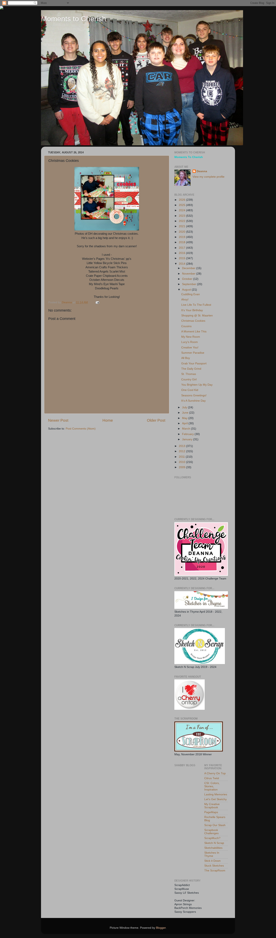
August (187, 289)
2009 (182, 467)
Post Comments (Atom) (81, 428)
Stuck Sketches (214, 865)
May (185, 418)
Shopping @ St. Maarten (197, 315)
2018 (182, 242)
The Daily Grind (191, 368)
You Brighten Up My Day (197, 384)
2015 (182, 258)
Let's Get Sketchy (215, 799)
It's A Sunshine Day (193, 400)
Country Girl (189, 379)
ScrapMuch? (212, 838)
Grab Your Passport (193, 363)
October (187, 278)
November (189, 273)
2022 (182, 221)
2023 (182, 215)
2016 (182, 253)
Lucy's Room (189, 342)
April (185, 423)
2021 (182, 226)
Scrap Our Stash (214, 825)
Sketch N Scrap (214, 843)
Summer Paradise (192, 352)
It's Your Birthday (192, 310)
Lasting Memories (215, 794)
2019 (182, 237)
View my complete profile (208, 176)
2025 (182, 205)
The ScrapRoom (214, 870)
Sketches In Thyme (211, 854)
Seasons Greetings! (193, 395)
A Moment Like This (193, 331)
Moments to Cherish (73, 19)
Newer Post (58, 420)
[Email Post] (97, 302)
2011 (182, 456)
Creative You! (189, 347)
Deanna (202, 171)
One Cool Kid (189, 390)
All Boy (185, 358)
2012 (182, 451)
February (188, 434)
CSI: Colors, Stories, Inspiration (212, 786)
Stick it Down (212, 860)
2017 (182, 247)
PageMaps (211, 812)
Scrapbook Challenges (211, 832)
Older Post (156, 420)
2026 (182, 199)
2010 (182, 462)
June (185, 412)
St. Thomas (188, 374)
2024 (182, 210)
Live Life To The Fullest (196, 304)
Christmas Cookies (193, 320)
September (189, 284)
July (185, 407)
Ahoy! (185, 299)
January (187, 439)
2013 (182, 446)
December (189, 268)
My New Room (190, 336)
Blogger (161, 927)
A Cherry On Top (215, 773)
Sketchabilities (213, 847)
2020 (182, 231)
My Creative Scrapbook (212, 806)
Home (107, 420)
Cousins (186, 326)
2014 (182, 263)
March (186, 428)
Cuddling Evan (190, 294)
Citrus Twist (211, 778)
